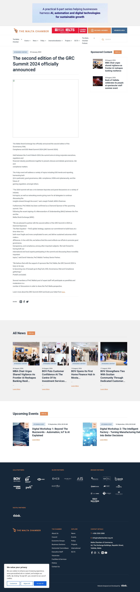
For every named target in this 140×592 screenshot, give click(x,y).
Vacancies (55, 555)
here (63, 292)
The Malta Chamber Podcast (85, 40)
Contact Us (56, 566)
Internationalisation (54, 41)
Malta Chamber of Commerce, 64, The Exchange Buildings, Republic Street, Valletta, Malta (107, 545)
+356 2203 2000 (99, 533)
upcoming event (39, 424)
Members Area (119, 30)
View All (117, 52)
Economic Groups (58, 541)
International (75, 548)
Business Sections (58, 544)
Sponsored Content (20, 52)
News (34, 41)
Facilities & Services (59, 559)
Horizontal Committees (60, 548)
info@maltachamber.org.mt (103, 538)
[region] (26, 576)
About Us (55, 533)
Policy (42, 41)
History (54, 563)
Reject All (27, 583)
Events (26, 41)
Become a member (101, 30)
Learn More (16, 389)
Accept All (40, 583)
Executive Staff (57, 552)
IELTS (76, 41)
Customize (13, 583)
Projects (67, 41)
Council (54, 537)
